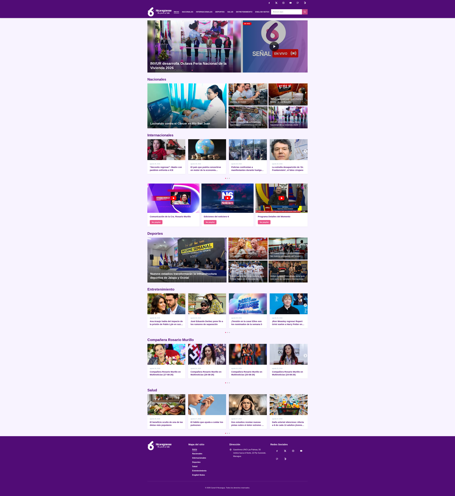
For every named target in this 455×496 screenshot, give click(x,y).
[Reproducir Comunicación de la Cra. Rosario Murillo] (173, 198)
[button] (274, 46)
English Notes (262, 12)
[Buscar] (305, 11)
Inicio (176, 12)
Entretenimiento (244, 12)
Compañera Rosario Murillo (170, 340)
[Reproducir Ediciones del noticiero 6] (227, 198)
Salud (230, 12)
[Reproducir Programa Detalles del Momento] (281, 198)
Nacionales (187, 12)
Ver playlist (156, 222)
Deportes (220, 12)
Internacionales (204, 12)
